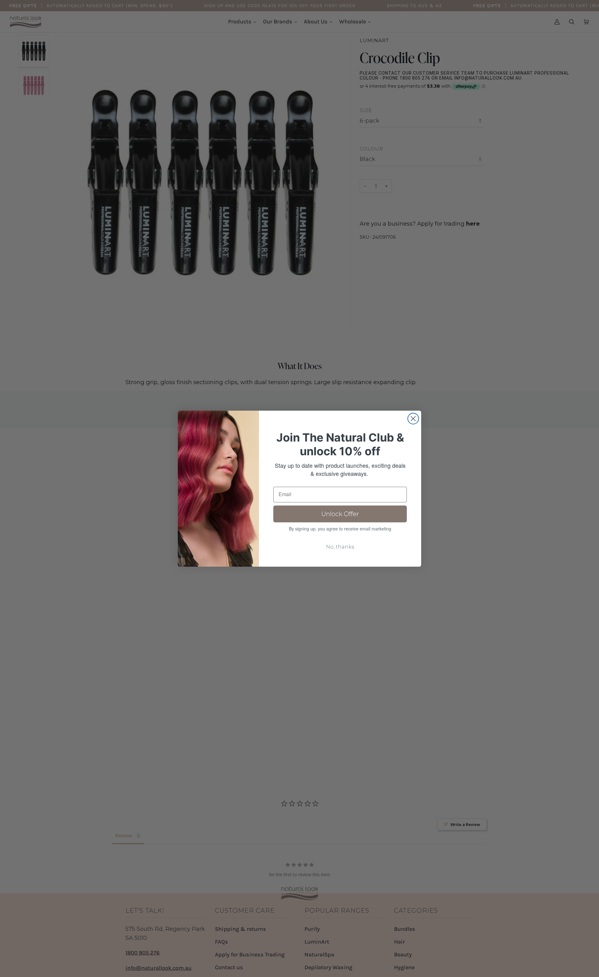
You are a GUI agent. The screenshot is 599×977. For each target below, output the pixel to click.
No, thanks (340, 547)
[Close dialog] (413, 418)
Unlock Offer (340, 514)
